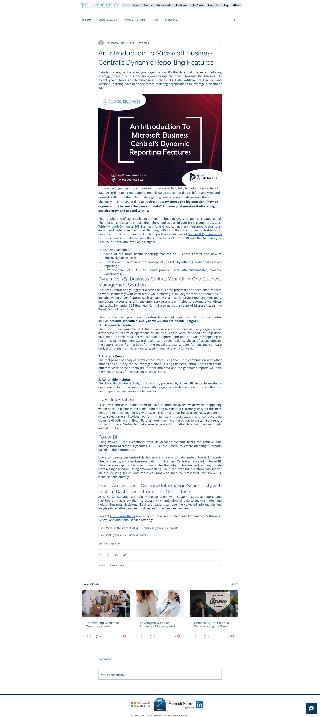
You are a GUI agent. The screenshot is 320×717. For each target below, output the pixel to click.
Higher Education (107, 19)
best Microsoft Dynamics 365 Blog (119, 528)
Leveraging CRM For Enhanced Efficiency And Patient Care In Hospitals (157, 624)
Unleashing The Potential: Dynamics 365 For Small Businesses (212, 624)
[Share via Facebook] (100, 554)
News (155, 19)
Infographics (171, 19)
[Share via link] (124, 554)
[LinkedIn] (199, 704)
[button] (213, 5)
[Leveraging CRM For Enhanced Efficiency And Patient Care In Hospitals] (160, 603)
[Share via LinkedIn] (116, 554)
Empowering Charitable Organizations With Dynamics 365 (102, 624)
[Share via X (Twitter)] (108, 554)
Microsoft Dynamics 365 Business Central (123, 535)
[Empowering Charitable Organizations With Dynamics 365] (106, 603)
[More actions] (220, 43)
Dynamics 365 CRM (134, 19)
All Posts (86, 19)
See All (234, 583)
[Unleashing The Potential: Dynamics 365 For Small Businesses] (214, 603)
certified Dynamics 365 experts (161, 528)
